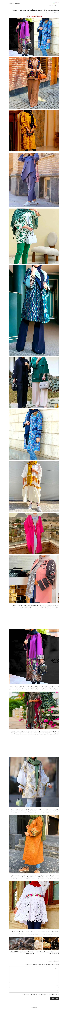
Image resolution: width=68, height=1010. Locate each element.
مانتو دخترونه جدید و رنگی (34, 16)
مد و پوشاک (11, 3)
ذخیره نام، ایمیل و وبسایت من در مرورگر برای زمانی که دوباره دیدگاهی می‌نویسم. (40, 994)
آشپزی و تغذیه (17, 3)
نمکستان (56, 2)
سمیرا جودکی (48, 12)
